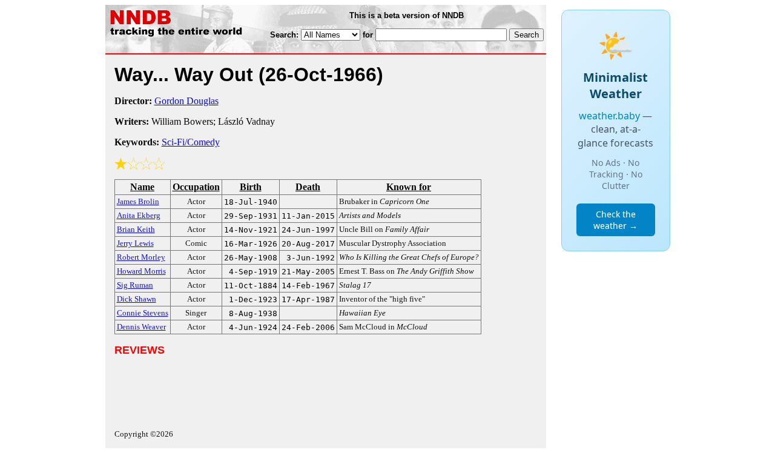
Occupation (196, 187)
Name (142, 187)
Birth (251, 187)
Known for (408, 187)
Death (307, 187)
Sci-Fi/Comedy (191, 142)
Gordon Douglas (186, 101)
